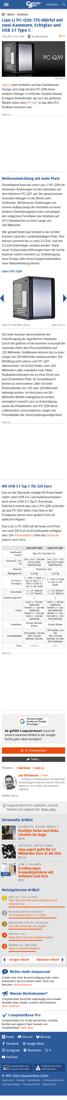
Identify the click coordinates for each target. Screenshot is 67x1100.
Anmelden (52, 4)
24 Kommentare (34, 750)
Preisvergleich (24, 535)
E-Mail (44, 775)
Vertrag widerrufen (53, 1080)
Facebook (12, 1043)
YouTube (11, 1057)
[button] (63, 4)
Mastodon (34, 1050)
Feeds (10, 1037)
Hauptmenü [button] (6, 4)
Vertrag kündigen (11, 1084)
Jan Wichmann (29, 775)
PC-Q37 (32, 102)
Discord (27, 1037)
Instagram (13, 1050)
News (10, 14)
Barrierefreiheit (31, 1084)
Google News (35, 1043)
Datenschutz (49, 1084)
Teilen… (35, 759)
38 (23, 838)
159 (23, 857)
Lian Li (6, 84)
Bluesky (45, 1037)
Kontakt (21, 1080)
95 (23, 880)
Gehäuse (22, 14)
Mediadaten (34, 1080)
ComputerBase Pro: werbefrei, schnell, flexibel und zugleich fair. (32, 807)
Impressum (8, 1080)
